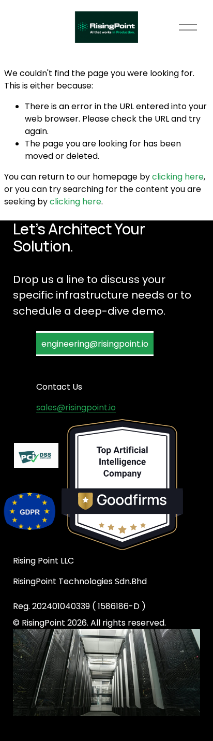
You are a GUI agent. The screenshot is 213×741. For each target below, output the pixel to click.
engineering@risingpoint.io (94, 344)
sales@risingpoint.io (76, 407)
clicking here (178, 177)
